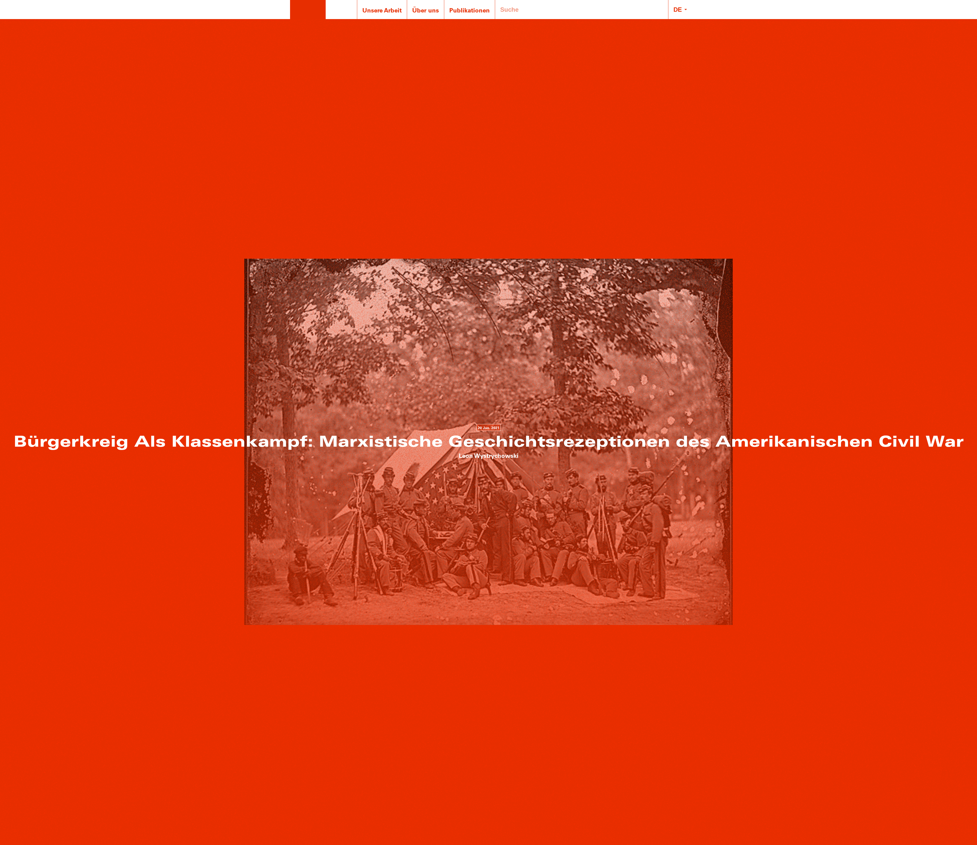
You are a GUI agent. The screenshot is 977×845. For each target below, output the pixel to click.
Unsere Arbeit (382, 10)
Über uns (425, 10)
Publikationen (469, 10)
